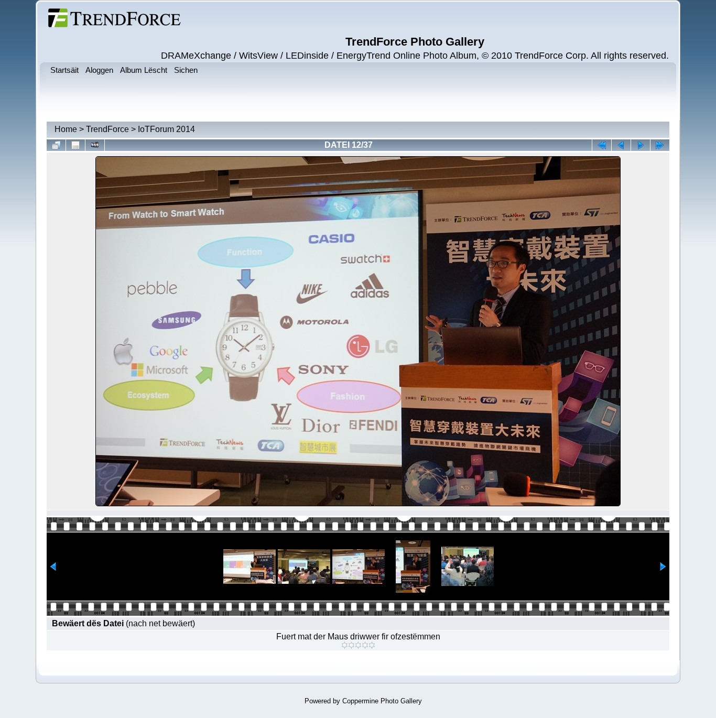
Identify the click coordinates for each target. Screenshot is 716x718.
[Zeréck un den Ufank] (601, 145)
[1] (344, 645)
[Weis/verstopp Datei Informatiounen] (75, 145)
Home (66, 129)
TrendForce (107, 129)
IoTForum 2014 (166, 129)
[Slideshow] (94, 145)
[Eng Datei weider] (621, 145)
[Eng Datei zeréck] (640, 145)
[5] (371, 645)
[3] (358, 645)
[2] (351, 645)
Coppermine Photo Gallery (382, 701)
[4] (365, 645)
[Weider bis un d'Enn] (659, 145)
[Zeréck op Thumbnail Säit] (56, 145)
